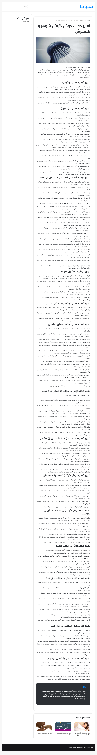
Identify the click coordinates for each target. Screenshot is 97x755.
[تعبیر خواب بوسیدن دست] (44, 726)
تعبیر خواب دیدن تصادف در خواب (64, 734)
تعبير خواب (81, 20)
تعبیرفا (87, 20)
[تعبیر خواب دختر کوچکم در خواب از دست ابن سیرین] (82, 726)
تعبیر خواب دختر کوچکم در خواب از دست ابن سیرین (82, 734)
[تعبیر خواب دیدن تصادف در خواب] (63, 726)
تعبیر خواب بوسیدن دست (45, 733)
